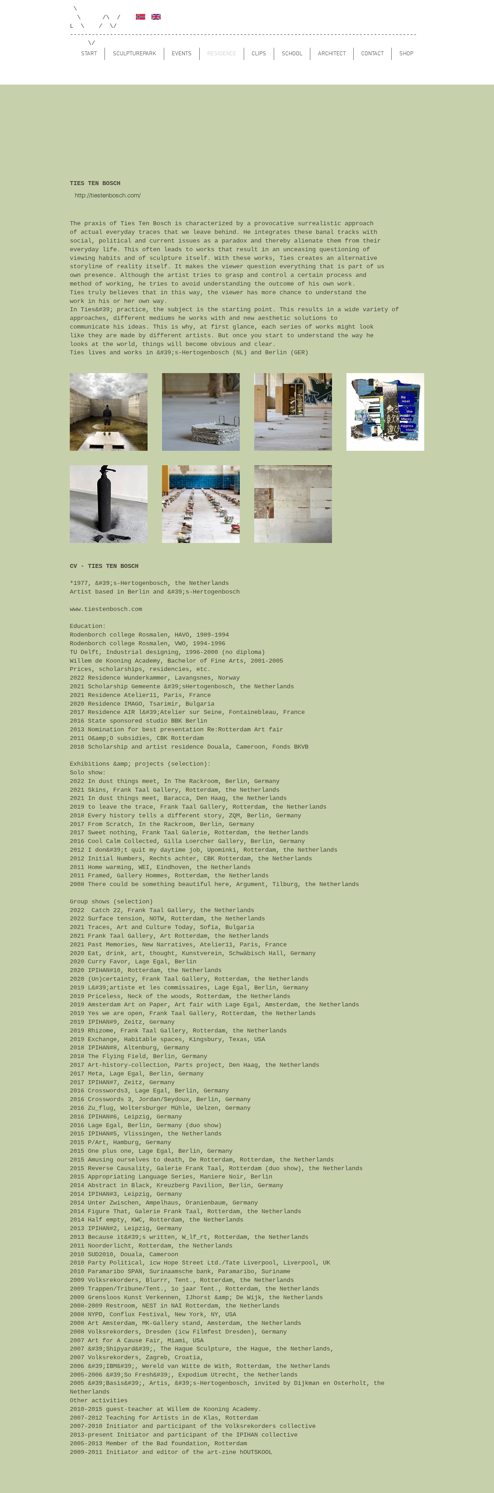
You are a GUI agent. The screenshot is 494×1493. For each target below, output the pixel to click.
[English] (153, 17)
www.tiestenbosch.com (106, 609)
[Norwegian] (138, 17)
